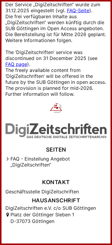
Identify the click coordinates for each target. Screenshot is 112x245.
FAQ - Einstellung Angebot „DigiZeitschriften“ (40, 162)
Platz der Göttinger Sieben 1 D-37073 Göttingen (42, 218)
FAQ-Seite (78, 10)
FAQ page (16, 64)
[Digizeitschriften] (56, 108)
